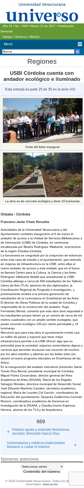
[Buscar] (77, 51)
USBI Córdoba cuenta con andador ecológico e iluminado (41, 76)
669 (25, 26)
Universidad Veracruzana (42, 4)
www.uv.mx (50, 484)
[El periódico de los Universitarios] (42, 15)
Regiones (42, 61)
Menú (8, 44)
